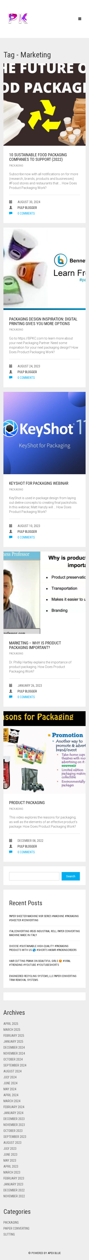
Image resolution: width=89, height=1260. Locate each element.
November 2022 (14, 1196)
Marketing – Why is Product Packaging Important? (35, 645)
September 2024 (14, 1065)
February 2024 (13, 1107)
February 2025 (13, 1035)
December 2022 (14, 1190)
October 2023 (13, 1131)
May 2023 (9, 1160)
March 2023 (11, 1172)
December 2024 (14, 1047)
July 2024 (9, 1077)
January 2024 (13, 1113)
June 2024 (10, 1083)
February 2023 (13, 1178)
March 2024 (11, 1101)
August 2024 (12, 1071)
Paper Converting (16, 1228)
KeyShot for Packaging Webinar (38, 483)
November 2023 (14, 1125)
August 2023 (12, 1142)
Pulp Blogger (27, 208)
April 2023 (10, 1166)
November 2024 (14, 1053)
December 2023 (14, 1119)
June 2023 (10, 1154)
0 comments (26, 213)
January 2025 (13, 1041)
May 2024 (9, 1089)
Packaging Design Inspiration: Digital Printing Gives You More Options (43, 321)
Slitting (9, 1234)
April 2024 (10, 1095)
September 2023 (14, 1137)
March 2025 (11, 1029)
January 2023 (13, 1184)
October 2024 (13, 1059)
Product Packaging (27, 802)
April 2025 (10, 1024)
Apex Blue (54, 1253)
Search (70, 876)
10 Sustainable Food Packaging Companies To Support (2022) (38, 157)
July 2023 (9, 1148)
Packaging (16, 165)
